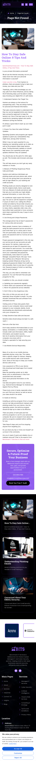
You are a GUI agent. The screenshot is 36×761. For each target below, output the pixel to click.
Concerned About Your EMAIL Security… (15, 598)
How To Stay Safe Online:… (17, 523)
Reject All (18, 758)
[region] (18, 746)
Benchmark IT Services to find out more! (16, 439)
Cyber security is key (10, 82)
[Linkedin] (20, 670)
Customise (18, 753)
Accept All (18, 749)
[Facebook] (16, 670)
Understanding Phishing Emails (16, 562)
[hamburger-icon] (31, 4)
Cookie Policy (13, 743)
